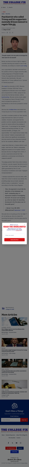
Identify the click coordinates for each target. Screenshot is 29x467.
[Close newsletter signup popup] (24, 225)
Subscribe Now (14, 239)
